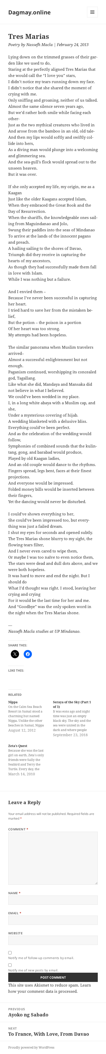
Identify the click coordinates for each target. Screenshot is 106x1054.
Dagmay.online (29, 12)
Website (15, 933)
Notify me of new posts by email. (33, 970)
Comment (18, 829)
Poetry (14, 44)
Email (14, 913)
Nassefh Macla (39, 44)
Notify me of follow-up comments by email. (41, 958)
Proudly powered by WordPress (31, 1047)
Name (14, 893)
